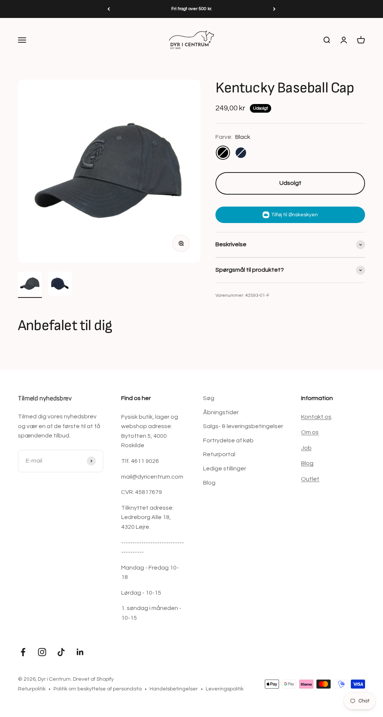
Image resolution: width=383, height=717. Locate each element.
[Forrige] (108, 9)
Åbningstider (221, 412)
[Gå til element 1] (30, 285)
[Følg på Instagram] (42, 652)
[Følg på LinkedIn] (80, 652)
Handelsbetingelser (174, 689)
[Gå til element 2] (60, 285)
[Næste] (274, 9)
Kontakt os (316, 417)
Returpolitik (32, 689)
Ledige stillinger (224, 469)
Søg (208, 398)
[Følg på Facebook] (23, 652)
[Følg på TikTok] (61, 652)
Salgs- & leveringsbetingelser (243, 426)
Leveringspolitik (224, 689)
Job (306, 448)
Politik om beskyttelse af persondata (97, 689)
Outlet (310, 479)
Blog (209, 483)
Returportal (219, 454)
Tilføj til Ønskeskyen (294, 214)
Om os (310, 432)
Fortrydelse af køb (228, 440)
